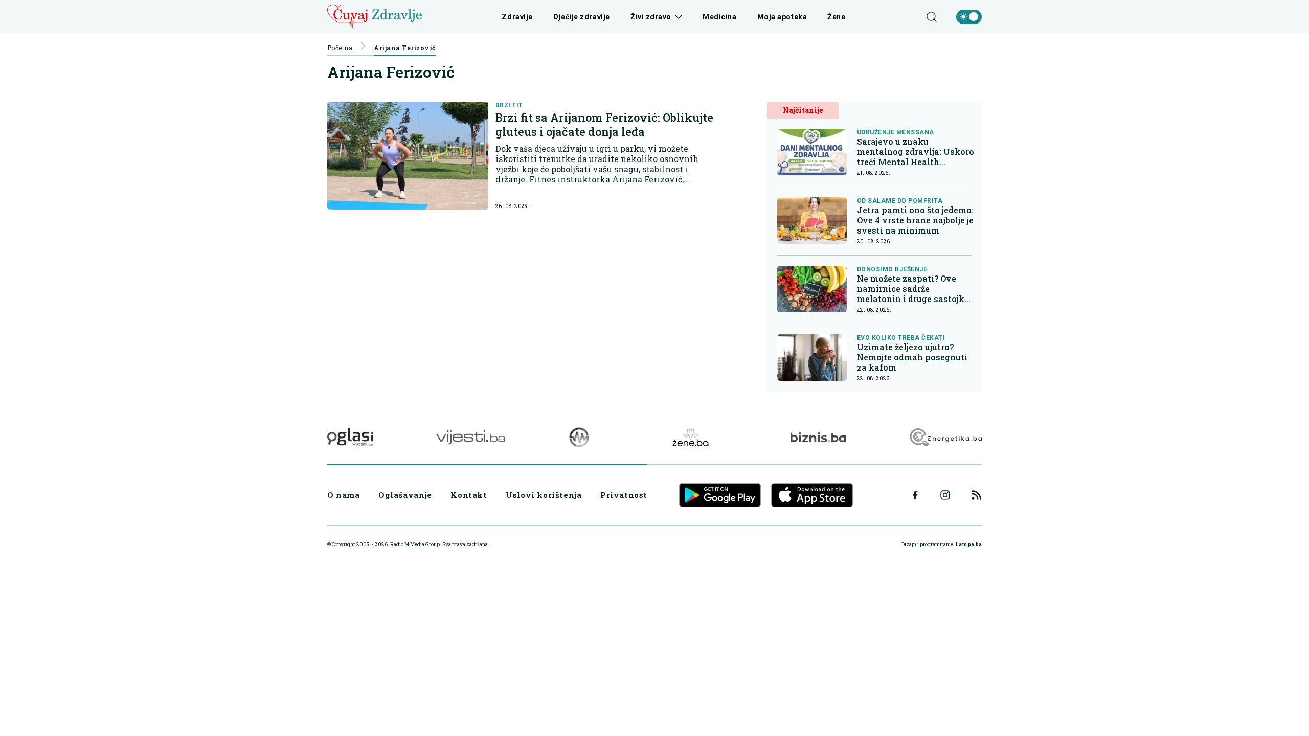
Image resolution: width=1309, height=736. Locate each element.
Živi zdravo (650, 17)
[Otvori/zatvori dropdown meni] (676, 16)
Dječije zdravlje (581, 17)
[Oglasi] (350, 437)
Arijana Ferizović (404, 47)
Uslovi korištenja (543, 495)
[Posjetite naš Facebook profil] (915, 495)
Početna (339, 47)
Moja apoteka (782, 17)
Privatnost (623, 495)
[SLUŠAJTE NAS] (579, 437)
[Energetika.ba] (945, 437)
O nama (343, 495)
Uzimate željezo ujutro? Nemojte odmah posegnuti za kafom (912, 357)
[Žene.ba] (690, 437)
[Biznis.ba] (818, 437)
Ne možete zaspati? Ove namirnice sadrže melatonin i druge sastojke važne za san (913, 288)
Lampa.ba (968, 544)
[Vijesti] (470, 437)
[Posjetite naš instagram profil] (945, 495)
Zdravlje (517, 17)
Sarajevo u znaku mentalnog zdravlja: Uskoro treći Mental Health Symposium (915, 151)
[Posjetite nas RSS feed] (976, 495)
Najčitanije (803, 110)
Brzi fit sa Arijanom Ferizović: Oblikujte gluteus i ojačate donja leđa (604, 124)
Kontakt (468, 495)
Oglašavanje (405, 495)
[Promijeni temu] (969, 17)
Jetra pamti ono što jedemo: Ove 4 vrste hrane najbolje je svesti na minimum (915, 220)
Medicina (719, 17)
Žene (836, 17)
